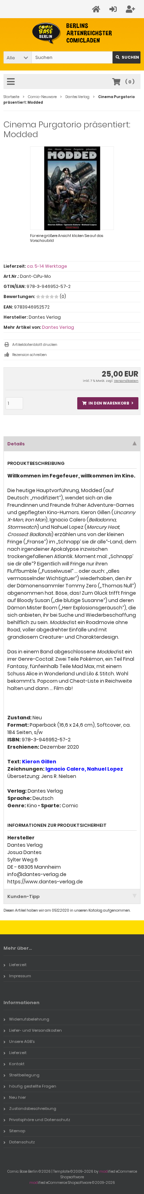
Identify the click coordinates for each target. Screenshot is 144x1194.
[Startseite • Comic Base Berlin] (72, 33)
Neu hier (17, 1097)
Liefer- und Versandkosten (35, 1030)
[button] (17, 57)
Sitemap (17, 1131)
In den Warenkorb (108, 403)
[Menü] (12, 82)
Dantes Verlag (58, 327)
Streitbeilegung (24, 1075)
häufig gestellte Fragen (32, 1086)
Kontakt (16, 1064)
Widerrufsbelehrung (29, 1019)
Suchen (126, 57)
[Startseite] (97, 9)
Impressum (20, 976)
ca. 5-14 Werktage (47, 266)
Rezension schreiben (29, 354)
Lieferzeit (18, 964)
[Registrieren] (131, 9)
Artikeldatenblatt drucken (34, 344)
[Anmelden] (114, 9)
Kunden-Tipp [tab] (23, 896)
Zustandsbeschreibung (32, 1108)
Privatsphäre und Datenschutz (39, 1119)
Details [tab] (16, 443)
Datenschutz (22, 1142)
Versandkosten (126, 381)
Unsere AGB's (22, 1041)
